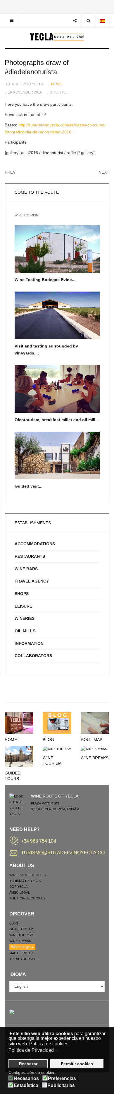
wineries (24, 618)
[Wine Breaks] (94, 748)
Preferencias (62, 1078)
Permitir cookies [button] (77, 1063)
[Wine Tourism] (57, 748)
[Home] (19, 722)
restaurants (30, 556)
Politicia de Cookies (27, 898)
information (29, 643)
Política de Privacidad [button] (31, 1050)
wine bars (26, 569)
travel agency (32, 581)
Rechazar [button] (28, 1063)
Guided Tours (21, 929)
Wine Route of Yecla (27, 875)
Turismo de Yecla (25, 881)
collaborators (33, 655)
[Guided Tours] (19, 756)
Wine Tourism (21, 935)
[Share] (75, 20)
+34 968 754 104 (38, 841)
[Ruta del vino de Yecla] (57, 36)
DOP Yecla (18, 886)
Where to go (21, 947)
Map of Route (21, 953)
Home (11, 739)
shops (22, 593)
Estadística (26, 1085)
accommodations (35, 543)
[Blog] (57, 722)
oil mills (25, 631)
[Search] (88, 20)
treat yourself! (24, 959)
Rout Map (91, 739)
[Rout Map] (95, 722)
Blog (48, 739)
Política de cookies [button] (48, 1043)
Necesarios (26, 1078)
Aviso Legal (19, 892)
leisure (23, 606)
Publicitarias (61, 1085)
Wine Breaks (94, 758)
